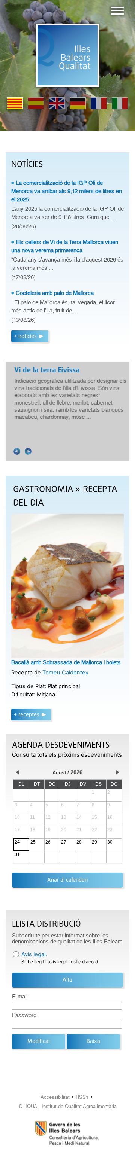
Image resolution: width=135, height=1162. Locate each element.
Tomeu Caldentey (65, 672)
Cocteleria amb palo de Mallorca (55, 293)
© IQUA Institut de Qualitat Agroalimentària (68, 1106)
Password (24, 1015)
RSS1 (82, 1097)
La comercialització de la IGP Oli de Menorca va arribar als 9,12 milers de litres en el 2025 (66, 191)
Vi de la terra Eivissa (45, 370)
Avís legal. (34, 954)
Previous (17, 451)
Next (28, 451)
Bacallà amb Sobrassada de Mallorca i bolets (66, 662)
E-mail (19, 997)
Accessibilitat (55, 1097)
